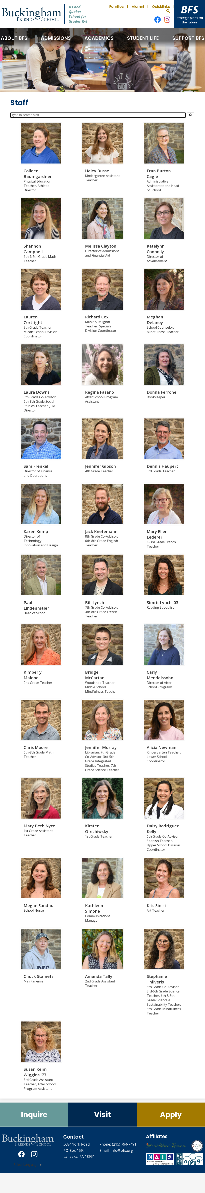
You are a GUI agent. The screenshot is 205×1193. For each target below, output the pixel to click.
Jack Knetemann (101, 531)
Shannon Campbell (33, 248)
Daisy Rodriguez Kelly (163, 828)
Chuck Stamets (38, 976)
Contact (73, 1137)
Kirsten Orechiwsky (96, 828)
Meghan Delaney (155, 319)
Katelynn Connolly (156, 248)
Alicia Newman (161, 747)
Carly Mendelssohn (160, 674)
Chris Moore (36, 747)
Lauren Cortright (33, 319)
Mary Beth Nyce (39, 826)
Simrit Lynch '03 (162, 602)
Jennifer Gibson (100, 466)
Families (116, 6)
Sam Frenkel (36, 466)
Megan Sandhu (38, 905)
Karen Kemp (36, 531)
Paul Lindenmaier (36, 605)
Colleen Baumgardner (38, 173)
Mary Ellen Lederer (157, 534)
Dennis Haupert (162, 466)
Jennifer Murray (101, 747)
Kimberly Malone (33, 674)
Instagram (167, 19)
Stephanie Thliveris (157, 979)
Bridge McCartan (95, 674)
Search (168, 11)
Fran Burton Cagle (159, 173)
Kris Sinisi (156, 905)
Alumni (138, 6)
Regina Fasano (99, 392)
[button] (14, 38)
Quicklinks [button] (161, 6)
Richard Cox (97, 317)
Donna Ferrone (161, 392)
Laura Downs (36, 392)
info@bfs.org (122, 1150)
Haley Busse (97, 171)
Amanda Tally (98, 976)
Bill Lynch (94, 602)
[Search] (190, 115)
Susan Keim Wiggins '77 (35, 1072)
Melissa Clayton (100, 246)
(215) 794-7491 (124, 1144)
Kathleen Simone (94, 908)
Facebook (157, 19)
